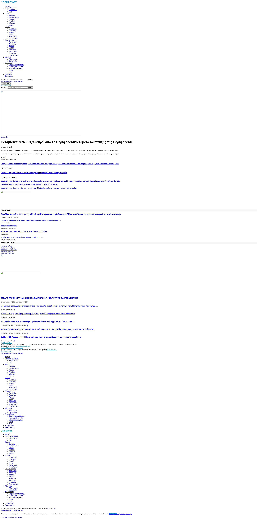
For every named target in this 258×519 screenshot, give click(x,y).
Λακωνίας (12, 53)
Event (11, 70)
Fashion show (14, 17)
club (10, 72)
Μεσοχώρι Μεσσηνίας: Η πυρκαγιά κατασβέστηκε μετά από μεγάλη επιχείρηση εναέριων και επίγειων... (47, 329)
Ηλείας (11, 48)
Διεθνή (11, 33)
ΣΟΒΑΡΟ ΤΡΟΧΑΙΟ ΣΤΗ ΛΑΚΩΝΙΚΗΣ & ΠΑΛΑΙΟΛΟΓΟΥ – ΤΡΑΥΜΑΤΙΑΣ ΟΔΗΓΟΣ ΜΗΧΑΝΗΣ (39, 298)
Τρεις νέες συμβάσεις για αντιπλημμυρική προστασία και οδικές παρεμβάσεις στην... (31, 220)
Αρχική (7, 6)
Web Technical (52, 349)
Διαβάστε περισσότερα (124, 514)
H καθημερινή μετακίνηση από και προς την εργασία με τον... (22, 237)
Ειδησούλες (13, 10)
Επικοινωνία (9, 76)
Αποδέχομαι (113, 514)
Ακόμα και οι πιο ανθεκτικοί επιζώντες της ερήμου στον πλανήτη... (24, 231)
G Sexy (11, 19)
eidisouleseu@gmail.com (23, 346)
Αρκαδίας (12, 44)
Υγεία (11, 34)
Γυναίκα (12, 21)
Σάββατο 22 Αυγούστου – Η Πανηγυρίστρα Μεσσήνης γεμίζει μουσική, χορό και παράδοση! (41, 337)
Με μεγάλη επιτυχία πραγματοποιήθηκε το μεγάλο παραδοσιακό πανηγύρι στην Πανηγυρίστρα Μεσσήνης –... (49, 306)
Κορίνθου (12, 50)
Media (11, 25)
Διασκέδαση (9, 63)
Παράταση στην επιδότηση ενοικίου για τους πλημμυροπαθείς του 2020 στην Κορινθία (34, 173)
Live (10, 12)
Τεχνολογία (13, 38)
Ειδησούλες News (10, 8)
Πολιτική (12, 31)
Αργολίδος (13, 42)
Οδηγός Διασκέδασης (16, 65)
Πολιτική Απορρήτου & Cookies (11, 517)
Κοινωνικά (13, 36)
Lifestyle (12, 23)
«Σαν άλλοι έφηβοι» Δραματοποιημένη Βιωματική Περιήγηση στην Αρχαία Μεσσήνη (29, 184)
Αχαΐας (11, 46)
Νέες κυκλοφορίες (15, 69)
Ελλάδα (7, 27)
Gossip (7, 13)
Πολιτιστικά (13, 55)
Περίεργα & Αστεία (16, 67)
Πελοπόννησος (10, 40)
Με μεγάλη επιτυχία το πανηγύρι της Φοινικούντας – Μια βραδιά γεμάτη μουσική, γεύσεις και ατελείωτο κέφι (38, 188)
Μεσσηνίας (13, 52)
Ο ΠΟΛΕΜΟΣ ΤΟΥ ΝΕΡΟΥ (9, 226)
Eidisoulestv (8, 74)
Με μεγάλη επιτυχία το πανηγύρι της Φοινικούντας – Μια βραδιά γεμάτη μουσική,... (38, 321)
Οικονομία (12, 29)
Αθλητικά (8, 57)
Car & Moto (13, 61)
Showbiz (12, 15)
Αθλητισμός (13, 59)
